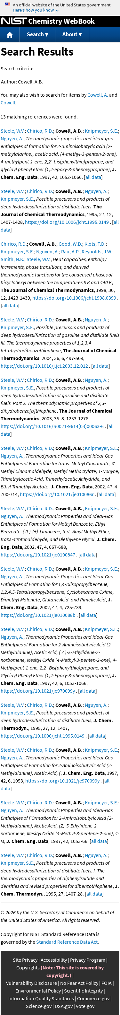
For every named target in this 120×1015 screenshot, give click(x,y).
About (69, 34)
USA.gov (64, 1006)
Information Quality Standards (41, 998)
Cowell (8, 102)
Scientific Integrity (83, 990)
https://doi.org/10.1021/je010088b (38, 615)
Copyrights (28, 967)
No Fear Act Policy (79, 983)
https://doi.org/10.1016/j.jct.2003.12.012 (44, 366)
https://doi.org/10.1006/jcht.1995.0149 (67, 222)
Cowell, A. (97, 95)
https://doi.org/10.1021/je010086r (57, 494)
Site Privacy (25, 960)
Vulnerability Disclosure (31, 983)
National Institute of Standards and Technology (14, 21)
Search (35, 34)
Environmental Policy (38, 990)
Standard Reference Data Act (67, 942)
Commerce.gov (93, 998)
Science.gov (39, 1006)
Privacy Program (87, 960)
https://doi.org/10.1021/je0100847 (38, 554)
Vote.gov (85, 1006)
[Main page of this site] (10, 34)
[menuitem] (10, 34)
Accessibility (54, 960)
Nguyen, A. (12, 138)
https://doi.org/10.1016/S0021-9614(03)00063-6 (52, 426)
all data (93, 177)
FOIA (106, 983)
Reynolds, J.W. (97, 251)
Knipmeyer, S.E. (101, 130)
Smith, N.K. (12, 259)
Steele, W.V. (13, 130)
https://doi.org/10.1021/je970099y (38, 690)
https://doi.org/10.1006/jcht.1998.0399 (74, 297)
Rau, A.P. (70, 251)
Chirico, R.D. (40, 130)
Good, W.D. (70, 244)
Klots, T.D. (95, 244)
